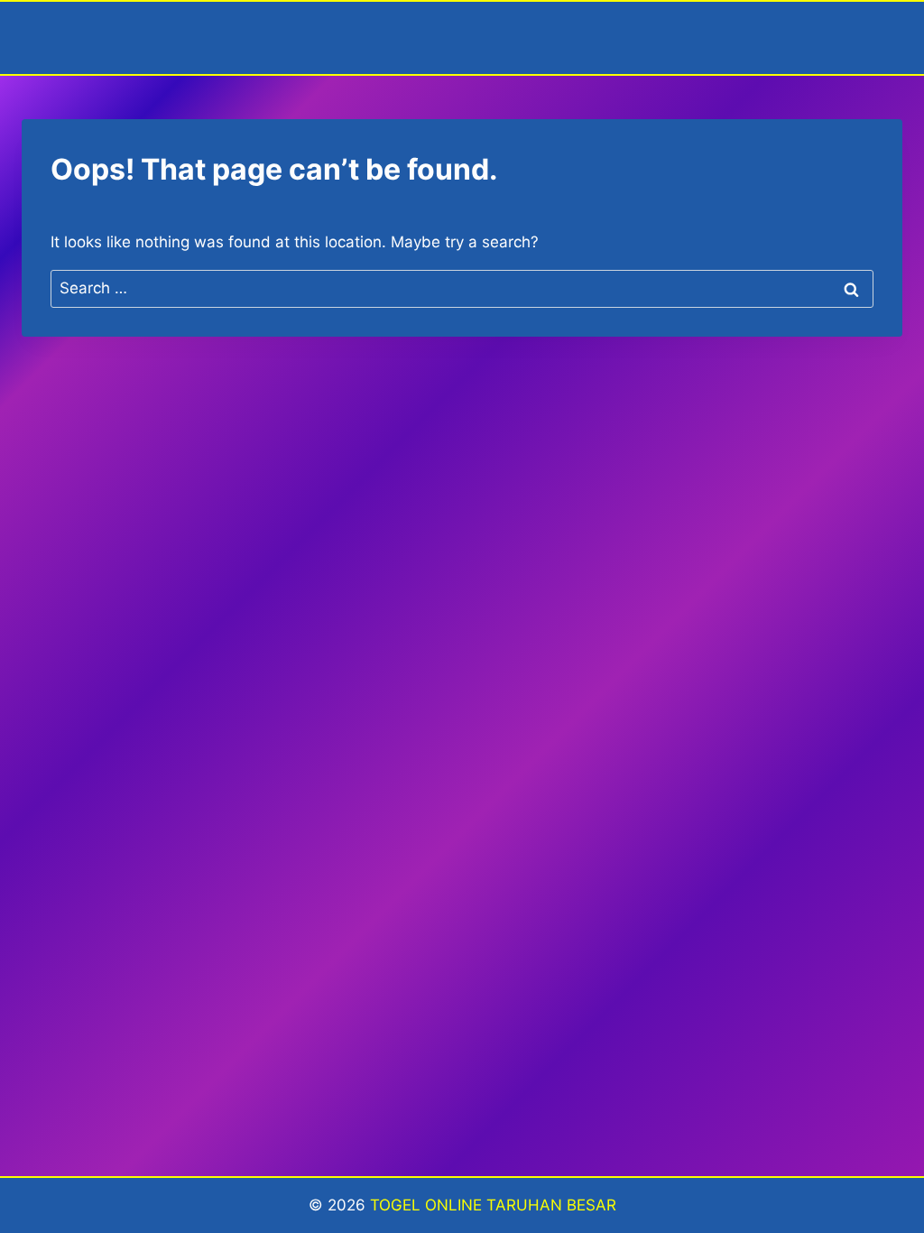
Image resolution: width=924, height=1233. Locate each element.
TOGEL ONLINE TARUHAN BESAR (493, 1205)
